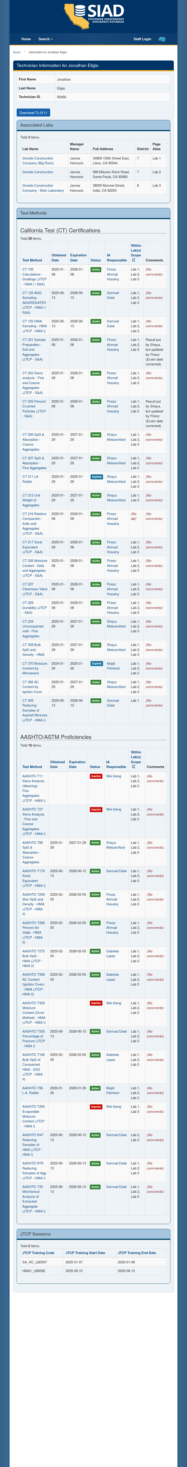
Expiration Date (78, 257)
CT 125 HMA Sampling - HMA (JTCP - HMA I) (34, 326)
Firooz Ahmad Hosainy (113, 274)
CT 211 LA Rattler (30, 479)
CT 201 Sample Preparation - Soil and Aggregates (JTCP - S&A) (34, 349)
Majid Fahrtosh (113, 665)
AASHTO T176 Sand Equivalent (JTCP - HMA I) (34, 878)
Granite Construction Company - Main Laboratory (43, 187)
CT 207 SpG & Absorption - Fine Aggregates (34, 462)
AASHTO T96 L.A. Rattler (32, 1090)
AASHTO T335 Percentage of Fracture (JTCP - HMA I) (33, 1038)
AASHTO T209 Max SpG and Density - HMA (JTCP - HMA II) (33, 904)
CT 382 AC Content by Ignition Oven (32, 686)
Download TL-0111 (33, 112)
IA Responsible (117, 257)
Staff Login (142, 38)
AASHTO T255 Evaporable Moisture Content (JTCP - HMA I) (33, 1116)
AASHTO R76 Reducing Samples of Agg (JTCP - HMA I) (34, 1170)
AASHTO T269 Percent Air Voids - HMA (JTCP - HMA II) (33, 932)
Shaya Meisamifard (116, 436)
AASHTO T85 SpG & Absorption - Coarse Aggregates (32, 852)
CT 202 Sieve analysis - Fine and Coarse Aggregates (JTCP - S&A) (33, 382)
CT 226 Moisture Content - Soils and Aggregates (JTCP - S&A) (34, 567)
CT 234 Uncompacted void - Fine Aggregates (32, 628)
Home (26, 38)
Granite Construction (37, 171)
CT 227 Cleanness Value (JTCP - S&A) (34, 589)
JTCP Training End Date (137, 1252)
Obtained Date (59, 257)
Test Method (32, 260)
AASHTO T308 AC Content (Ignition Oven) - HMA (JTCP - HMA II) (33, 984)
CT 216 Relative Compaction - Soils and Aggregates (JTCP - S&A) (34, 523)
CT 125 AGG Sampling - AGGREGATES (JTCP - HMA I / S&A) (34, 302)
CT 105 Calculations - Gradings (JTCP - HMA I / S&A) (34, 276)
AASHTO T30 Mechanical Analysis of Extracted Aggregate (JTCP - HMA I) (34, 1198)
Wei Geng (113, 775)
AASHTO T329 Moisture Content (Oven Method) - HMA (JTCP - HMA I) (34, 1012)
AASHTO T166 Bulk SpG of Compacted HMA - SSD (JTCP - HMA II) (33, 1066)
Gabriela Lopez (112, 953)
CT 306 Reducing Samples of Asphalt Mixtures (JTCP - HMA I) (34, 710)
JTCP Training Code (38, 1252)
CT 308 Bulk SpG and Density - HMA (33, 649)
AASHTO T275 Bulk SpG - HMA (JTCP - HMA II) (33, 958)
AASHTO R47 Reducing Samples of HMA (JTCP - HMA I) (32, 1144)
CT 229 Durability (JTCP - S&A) (34, 607)
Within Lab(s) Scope (136, 250)
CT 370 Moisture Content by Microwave (34, 668)
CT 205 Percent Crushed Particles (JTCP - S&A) (34, 408)
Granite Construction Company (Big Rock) (38, 160)
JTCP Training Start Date (85, 1252)
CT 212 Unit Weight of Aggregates (31, 500)
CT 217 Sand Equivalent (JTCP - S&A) (32, 546)
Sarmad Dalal (113, 295)
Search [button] (45, 38)
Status (96, 260)
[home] (162, 39)
